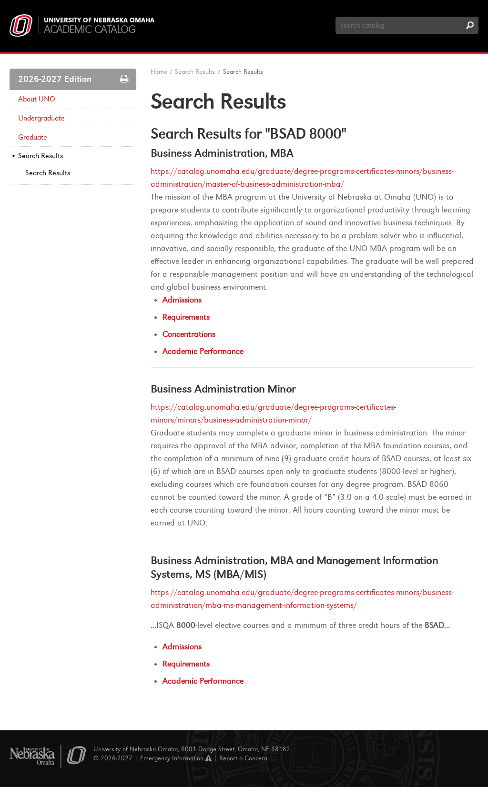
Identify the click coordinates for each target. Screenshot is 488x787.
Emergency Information (172, 758)
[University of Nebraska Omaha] (48, 756)
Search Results (40, 155)
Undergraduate (41, 118)
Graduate (32, 137)
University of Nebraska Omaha (99, 20)
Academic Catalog (89, 29)
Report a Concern (243, 758)
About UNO (36, 99)
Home (159, 71)
